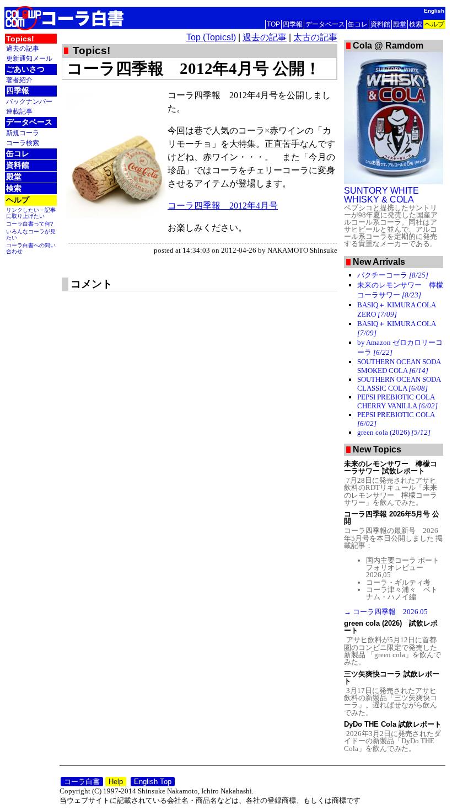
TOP (273, 24)
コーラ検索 (22, 142)
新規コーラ (22, 132)
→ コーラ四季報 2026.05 (386, 612)
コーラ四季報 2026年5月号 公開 (391, 517)
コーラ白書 (82, 781)
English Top (152, 781)
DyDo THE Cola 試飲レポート (393, 724)
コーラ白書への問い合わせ (31, 248)
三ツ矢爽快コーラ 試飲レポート (391, 677)
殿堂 (399, 24)
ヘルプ (434, 24)
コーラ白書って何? (29, 224)
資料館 (380, 24)
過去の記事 (22, 48)
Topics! (20, 38)
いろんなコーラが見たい (31, 234)
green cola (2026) (394, 432)
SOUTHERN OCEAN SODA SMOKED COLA (398, 366)
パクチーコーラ (392, 275)
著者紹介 (19, 79)
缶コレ (358, 24)
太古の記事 (315, 37)
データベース (325, 24)
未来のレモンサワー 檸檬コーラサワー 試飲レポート (390, 467)
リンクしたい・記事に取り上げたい (31, 213)
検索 (415, 24)
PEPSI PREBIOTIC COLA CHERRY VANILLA (397, 401)
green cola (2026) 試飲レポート (391, 627)
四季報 (293, 24)
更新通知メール (29, 58)
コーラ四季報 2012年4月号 (223, 205)
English (434, 11)
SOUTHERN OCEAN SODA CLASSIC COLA (398, 383)
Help (116, 781)
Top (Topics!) (211, 37)
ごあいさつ (25, 69)
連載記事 (19, 111)
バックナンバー (29, 101)
